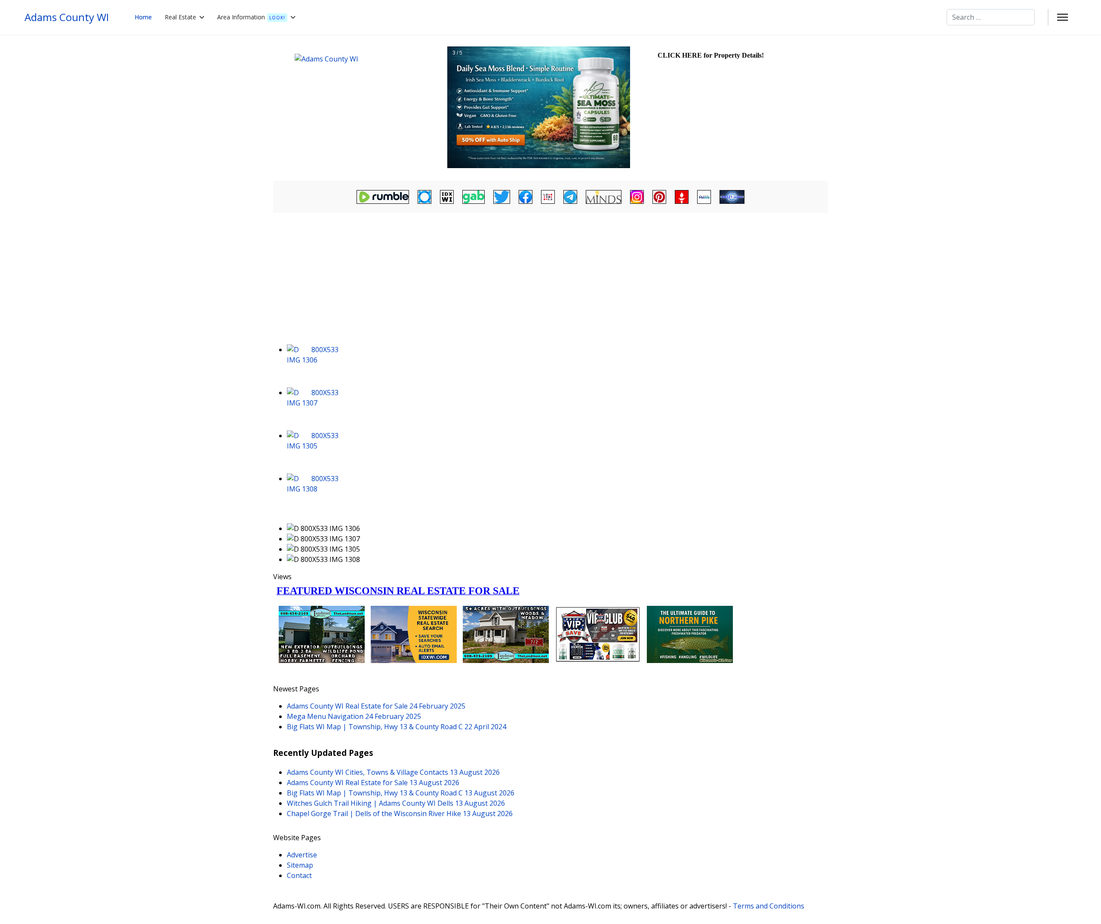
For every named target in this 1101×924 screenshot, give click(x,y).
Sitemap (300, 865)
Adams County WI (67, 17)
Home (143, 17)
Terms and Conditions (768, 906)
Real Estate (180, 17)
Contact (299, 875)
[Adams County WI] (359, 107)
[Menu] (1062, 17)
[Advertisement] (550, 280)
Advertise (302, 855)
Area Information (251, 17)
